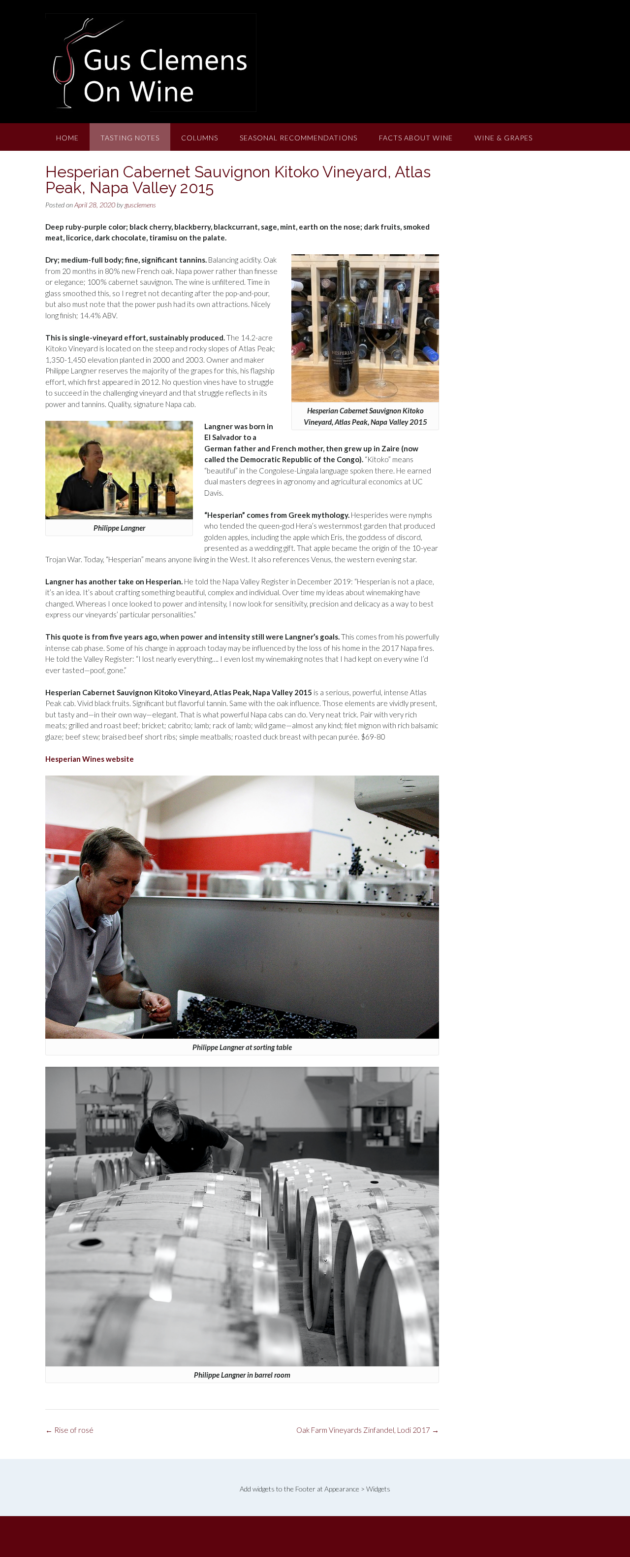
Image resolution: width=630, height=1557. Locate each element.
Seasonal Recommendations (298, 138)
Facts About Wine (416, 138)
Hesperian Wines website (89, 758)
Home (67, 138)
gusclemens (140, 205)
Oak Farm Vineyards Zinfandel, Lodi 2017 (367, 1429)
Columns (199, 138)
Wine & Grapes (503, 138)
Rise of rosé (69, 1429)
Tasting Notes (129, 138)
